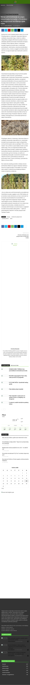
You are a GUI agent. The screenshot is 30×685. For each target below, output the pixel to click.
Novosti (9, 14)
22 (22, 481)
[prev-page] (2, 409)
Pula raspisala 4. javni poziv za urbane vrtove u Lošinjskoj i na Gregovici (17, 397)
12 (11, 478)
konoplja (8, 216)
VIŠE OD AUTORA (14, 365)
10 (3, 478)
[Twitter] (6, 30)
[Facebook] (2, 30)
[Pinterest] (9, 30)
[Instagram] (13, 359)
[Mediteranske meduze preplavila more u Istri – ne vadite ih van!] (4, 654)
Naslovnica (3, 5)
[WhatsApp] (12, 30)
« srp (2, 488)
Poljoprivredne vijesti (14, 14)
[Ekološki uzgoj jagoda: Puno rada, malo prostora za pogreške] (4, 377)
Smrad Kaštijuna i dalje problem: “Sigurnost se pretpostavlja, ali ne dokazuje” (15, 442)
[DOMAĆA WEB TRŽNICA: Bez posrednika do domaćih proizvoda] (4, 370)
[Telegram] (22, 30)
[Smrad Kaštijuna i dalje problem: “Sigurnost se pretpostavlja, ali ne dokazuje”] (4, 647)
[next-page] (4, 409)
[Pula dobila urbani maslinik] (4, 390)
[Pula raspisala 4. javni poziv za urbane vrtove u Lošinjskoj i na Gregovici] (4, 397)
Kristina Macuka (8, 25)
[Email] (18, 30)
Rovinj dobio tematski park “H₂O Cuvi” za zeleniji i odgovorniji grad (15, 454)
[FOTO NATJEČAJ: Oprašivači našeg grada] (4, 384)
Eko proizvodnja (10, 5)
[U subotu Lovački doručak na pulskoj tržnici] (4, 404)
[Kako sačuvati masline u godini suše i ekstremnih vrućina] (4, 640)
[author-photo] (15, 245)
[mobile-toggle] (2, 2)
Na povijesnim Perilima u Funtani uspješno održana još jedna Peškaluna (15, 460)
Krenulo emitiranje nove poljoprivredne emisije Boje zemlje (22, 236)
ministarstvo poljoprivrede (17, 216)
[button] (28, 2)
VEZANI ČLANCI (5, 365)
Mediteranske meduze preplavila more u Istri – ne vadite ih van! (15, 448)
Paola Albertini (11, 649)
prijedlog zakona (5, 218)
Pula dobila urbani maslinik (16, 389)
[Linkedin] (15, 30)
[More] (25, 30)
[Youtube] (19, 359)
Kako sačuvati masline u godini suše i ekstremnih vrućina (14, 437)
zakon (11, 218)
